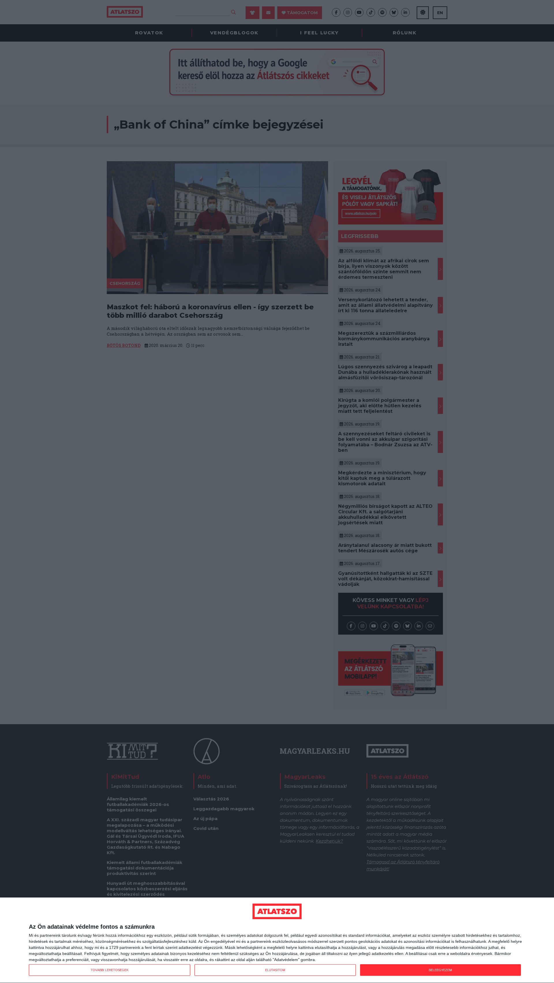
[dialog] (277, 940)
